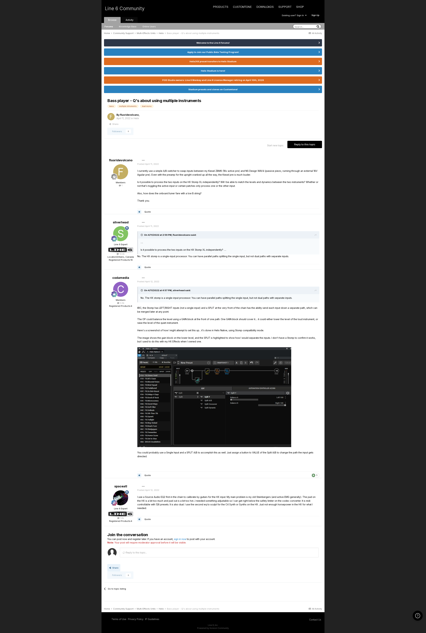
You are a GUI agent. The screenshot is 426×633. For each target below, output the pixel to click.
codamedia (120, 277)
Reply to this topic (304, 144)
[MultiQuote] (139, 212)
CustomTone (242, 7)
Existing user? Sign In (293, 15)
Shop (300, 7)
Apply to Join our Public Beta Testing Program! (213, 52)
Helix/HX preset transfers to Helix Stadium (213, 61)
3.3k (121, 303)
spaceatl (120, 486)
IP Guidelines (152, 619)
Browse (112, 19)
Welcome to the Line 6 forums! (213, 42)
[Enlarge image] (214, 396)
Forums (109, 26)
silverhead (121, 222)
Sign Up (315, 15)
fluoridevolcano (129, 114)
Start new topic (275, 145)
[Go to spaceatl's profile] (120, 497)
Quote (147, 211)
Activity (129, 19)
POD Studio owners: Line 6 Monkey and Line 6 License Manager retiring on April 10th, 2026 (213, 80)
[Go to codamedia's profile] (120, 289)
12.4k (122, 254)
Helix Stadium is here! (213, 70)
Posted (148, 164)
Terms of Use (118, 619)
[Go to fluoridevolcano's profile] (111, 116)
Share (114, 124)
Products (220, 7)
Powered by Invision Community (213, 628)
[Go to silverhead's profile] (120, 233)
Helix (136, 118)
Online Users (149, 26)
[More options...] (143, 160)
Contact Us (315, 619)
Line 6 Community (125, 8)
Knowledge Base (127, 26)
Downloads (265, 7)
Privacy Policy (135, 619)
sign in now (180, 539)
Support (285, 7)
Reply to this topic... (136, 552)
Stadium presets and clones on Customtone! (213, 89)
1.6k (121, 518)
